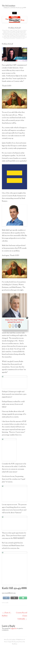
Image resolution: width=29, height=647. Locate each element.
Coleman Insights (11, 31)
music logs (15, 33)
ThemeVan (16, 642)
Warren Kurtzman (10, 38)
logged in (13, 628)
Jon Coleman (10, 32)
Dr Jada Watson (19, 31)
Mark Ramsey (5, 33)
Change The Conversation (20, 30)
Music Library (5, 30)
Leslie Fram (22, 32)
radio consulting (10, 36)
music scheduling (9, 35)
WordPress (14, 644)
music (10, 33)
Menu (14, 13)
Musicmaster (17, 35)
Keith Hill (16, 32)
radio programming (20, 36)
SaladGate (4, 37)
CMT (4, 31)
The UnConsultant (8, 6)
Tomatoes (19, 37)
